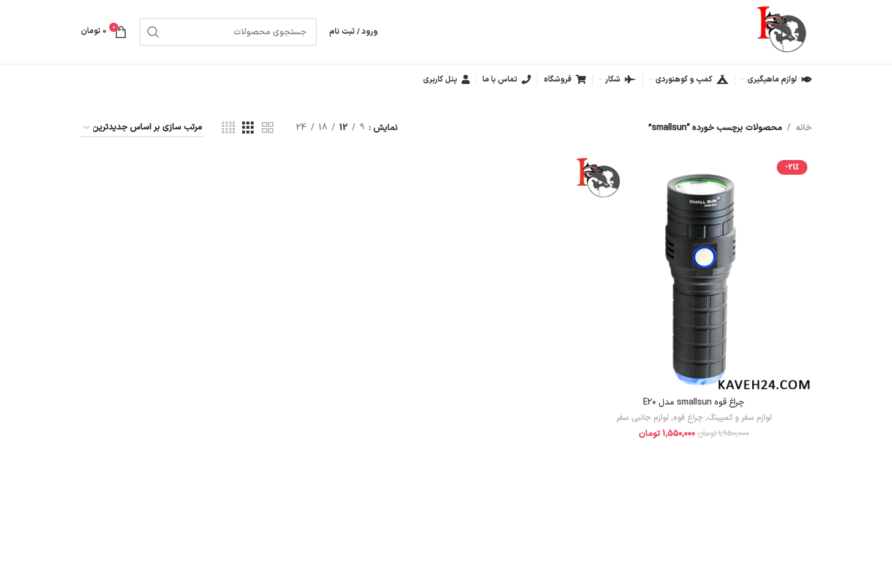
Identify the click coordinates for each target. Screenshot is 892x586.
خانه (804, 127)
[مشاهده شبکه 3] (248, 128)
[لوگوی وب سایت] (783, 31)
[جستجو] (153, 32)
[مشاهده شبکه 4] (228, 128)
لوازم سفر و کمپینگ (739, 418)
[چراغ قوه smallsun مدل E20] (694, 273)
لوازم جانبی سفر (642, 418)
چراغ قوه (688, 418)
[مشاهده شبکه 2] (267, 128)
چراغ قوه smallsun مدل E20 (693, 402)
